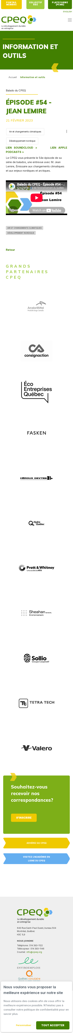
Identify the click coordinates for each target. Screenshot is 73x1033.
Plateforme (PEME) (60, 3)
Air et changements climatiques (25, 131)
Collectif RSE (35, 3)
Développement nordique (22, 141)
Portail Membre (11, 3)
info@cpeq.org (34, 952)
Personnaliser (23, 1025)
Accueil (13, 77)
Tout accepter (52, 1025)
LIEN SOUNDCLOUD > (21, 147)
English (67, 11)
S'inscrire (24, 817)
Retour (10, 249)
